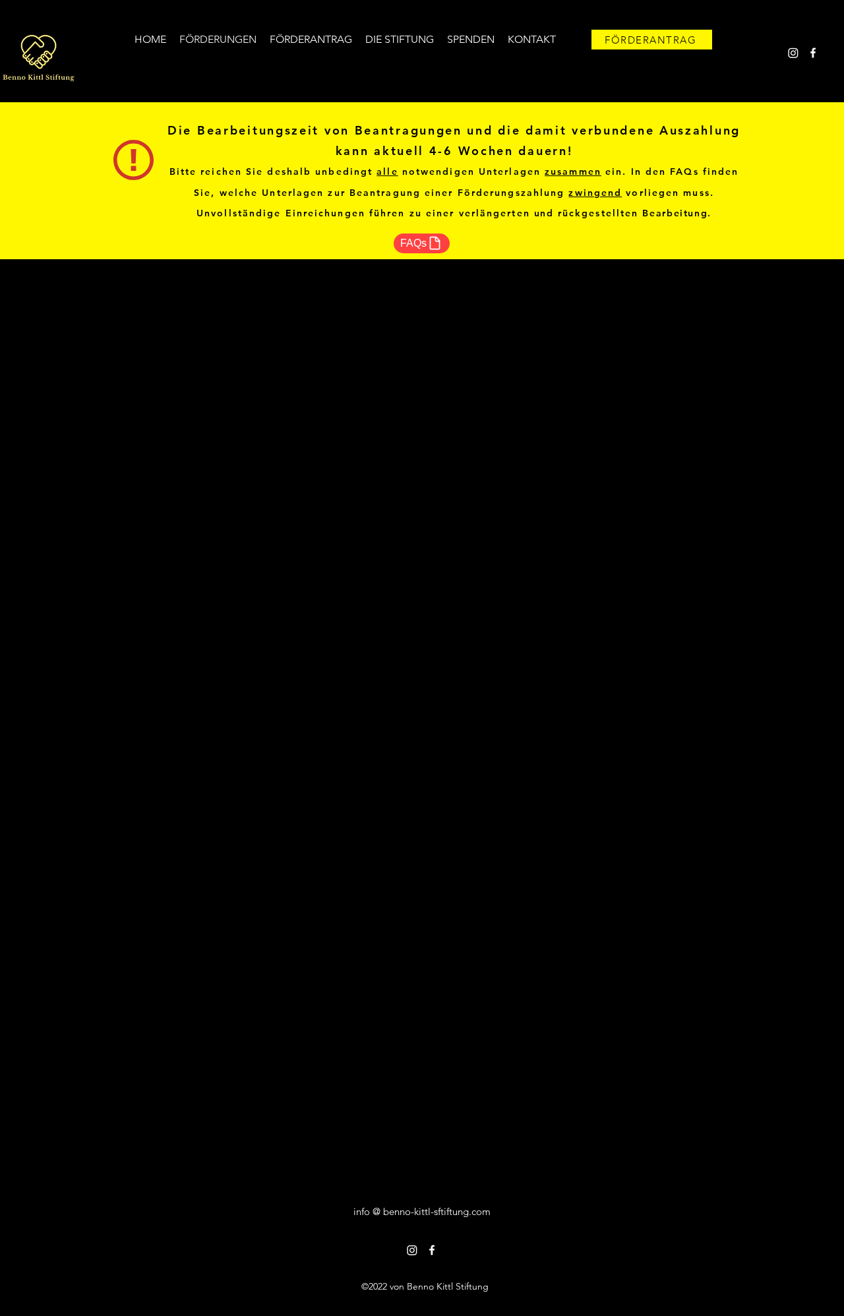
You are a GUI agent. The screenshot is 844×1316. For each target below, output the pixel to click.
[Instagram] (793, 52)
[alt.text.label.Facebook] (813, 52)
